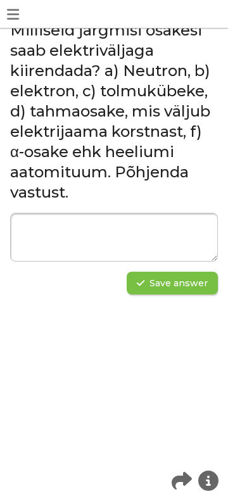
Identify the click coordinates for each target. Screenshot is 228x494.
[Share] (182, 481)
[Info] (208, 481)
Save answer (178, 283)
